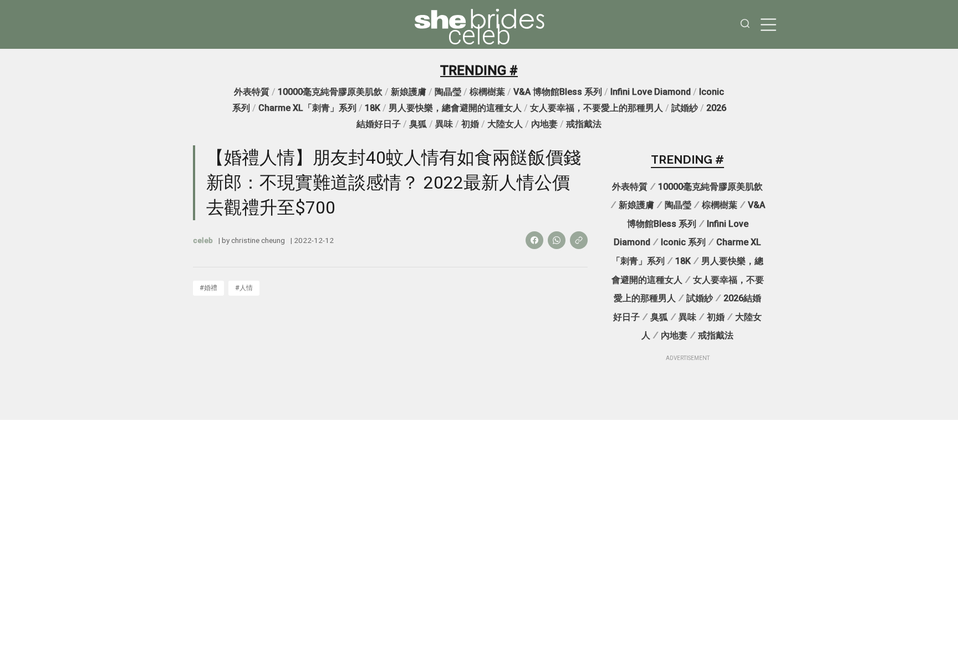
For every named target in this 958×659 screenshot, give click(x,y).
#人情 (244, 287)
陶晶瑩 (448, 92)
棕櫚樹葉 (487, 92)
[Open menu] (768, 24)
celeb (479, 35)
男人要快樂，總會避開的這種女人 (455, 108)
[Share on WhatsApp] (556, 240)
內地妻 (544, 124)
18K (372, 108)
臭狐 (418, 124)
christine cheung (258, 240)
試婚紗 (684, 108)
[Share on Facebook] (534, 240)
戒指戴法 (584, 124)
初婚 (470, 124)
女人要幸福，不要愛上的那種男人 (596, 108)
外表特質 (251, 92)
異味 (444, 124)
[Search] (745, 25)
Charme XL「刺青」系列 (307, 108)
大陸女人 (505, 124)
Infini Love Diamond (650, 92)
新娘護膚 (408, 92)
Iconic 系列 (683, 242)
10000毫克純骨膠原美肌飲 (330, 92)
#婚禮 (208, 287)
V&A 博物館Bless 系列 (557, 92)
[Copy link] (579, 240)
